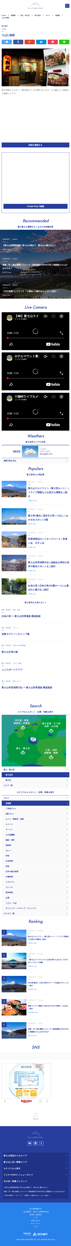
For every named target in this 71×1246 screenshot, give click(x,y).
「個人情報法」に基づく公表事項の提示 (35, 1212)
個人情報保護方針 (35, 1209)
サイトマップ (35, 1223)
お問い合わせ (35, 1220)
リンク (35, 1226)
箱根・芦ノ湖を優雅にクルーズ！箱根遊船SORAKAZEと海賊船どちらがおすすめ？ (35, 1191)
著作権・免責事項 (35, 1214)
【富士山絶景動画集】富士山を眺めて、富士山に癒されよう (26, 1187)
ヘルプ (35, 1217)
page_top (35, 1116)
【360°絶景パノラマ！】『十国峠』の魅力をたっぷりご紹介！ (27, 1195)
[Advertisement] (35, 118)
